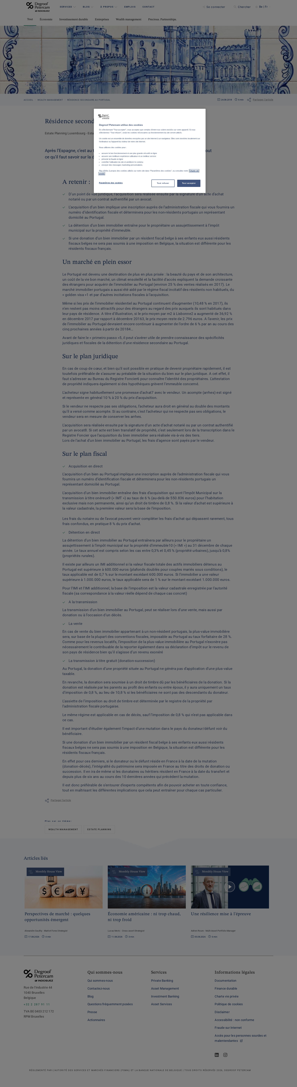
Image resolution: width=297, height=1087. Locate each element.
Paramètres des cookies (111, 183)
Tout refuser (163, 183)
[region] (150, 151)
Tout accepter (189, 183)
